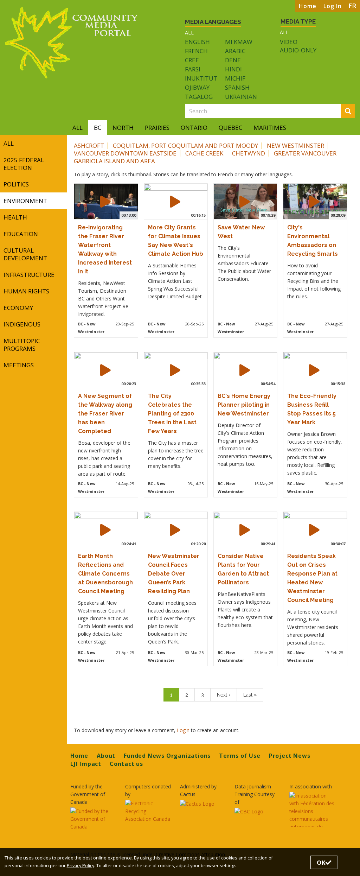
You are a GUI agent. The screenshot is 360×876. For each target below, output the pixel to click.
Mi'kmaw (238, 42)
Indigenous (22, 324)
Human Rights (26, 291)
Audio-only (298, 50)
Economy (18, 308)
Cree (192, 60)
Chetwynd (248, 153)
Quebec (230, 127)
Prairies (157, 127)
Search (354, 111)
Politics (16, 184)
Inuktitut (201, 78)
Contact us (126, 764)
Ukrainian (241, 97)
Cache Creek (204, 153)
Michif (235, 78)
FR (352, 5)
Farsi (192, 69)
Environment (25, 201)
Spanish (237, 87)
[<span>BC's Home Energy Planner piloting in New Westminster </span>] (244, 370)
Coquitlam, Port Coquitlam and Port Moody (185, 145)
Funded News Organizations (167, 756)
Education (21, 234)
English (197, 42)
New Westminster (295, 145)
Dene (233, 60)
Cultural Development (25, 254)
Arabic (235, 51)
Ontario (194, 127)
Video (288, 42)
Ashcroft (89, 145)
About (106, 756)
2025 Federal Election (24, 164)
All (189, 32)
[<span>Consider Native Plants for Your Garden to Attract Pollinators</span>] (244, 530)
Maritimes (269, 127)
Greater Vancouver (305, 153)
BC (97, 127)
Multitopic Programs (22, 345)
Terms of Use (240, 756)
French (196, 51)
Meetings (19, 365)
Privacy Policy (80, 866)
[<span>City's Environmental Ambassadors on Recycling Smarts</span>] (314, 201)
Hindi (233, 69)
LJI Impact (85, 764)
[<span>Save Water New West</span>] (244, 201)
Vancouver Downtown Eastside (125, 153)
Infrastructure (29, 275)
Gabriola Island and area (114, 161)
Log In (332, 6)
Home (307, 6)
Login (184, 730)
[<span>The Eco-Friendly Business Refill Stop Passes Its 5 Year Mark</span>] (314, 370)
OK (321, 862)
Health (15, 217)
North (123, 127)
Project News (289, 756)
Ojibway (197, 87)
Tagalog (199, 97)
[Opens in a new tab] (93, 819)
